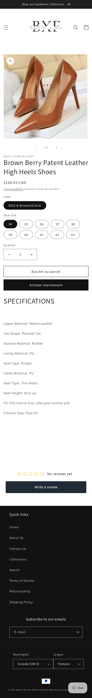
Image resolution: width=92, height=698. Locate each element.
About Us (16, 538)
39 (10, 235)
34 (10, 224)
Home (13, 527)
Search (14, 570)
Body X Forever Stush (27, 689)
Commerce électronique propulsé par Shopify (61, 689)
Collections (18, 559)
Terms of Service (21, 580)
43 (73, 235)
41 (41, 235)
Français (64, 664)
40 (26, 235)
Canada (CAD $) (28, 664)
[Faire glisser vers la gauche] (35, 147)
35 (26, 224)
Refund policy (19, 591)
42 (57, 235)
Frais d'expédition (14, 189)
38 (73, 224)
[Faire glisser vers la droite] (56, 147)
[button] (6, 27)
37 (57, 224)
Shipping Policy (21, 602)
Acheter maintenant (46, 285)
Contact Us (17, 548)
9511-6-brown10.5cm (24, 205)
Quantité (9, 245)
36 (42, 224)
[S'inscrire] (77, 632)
